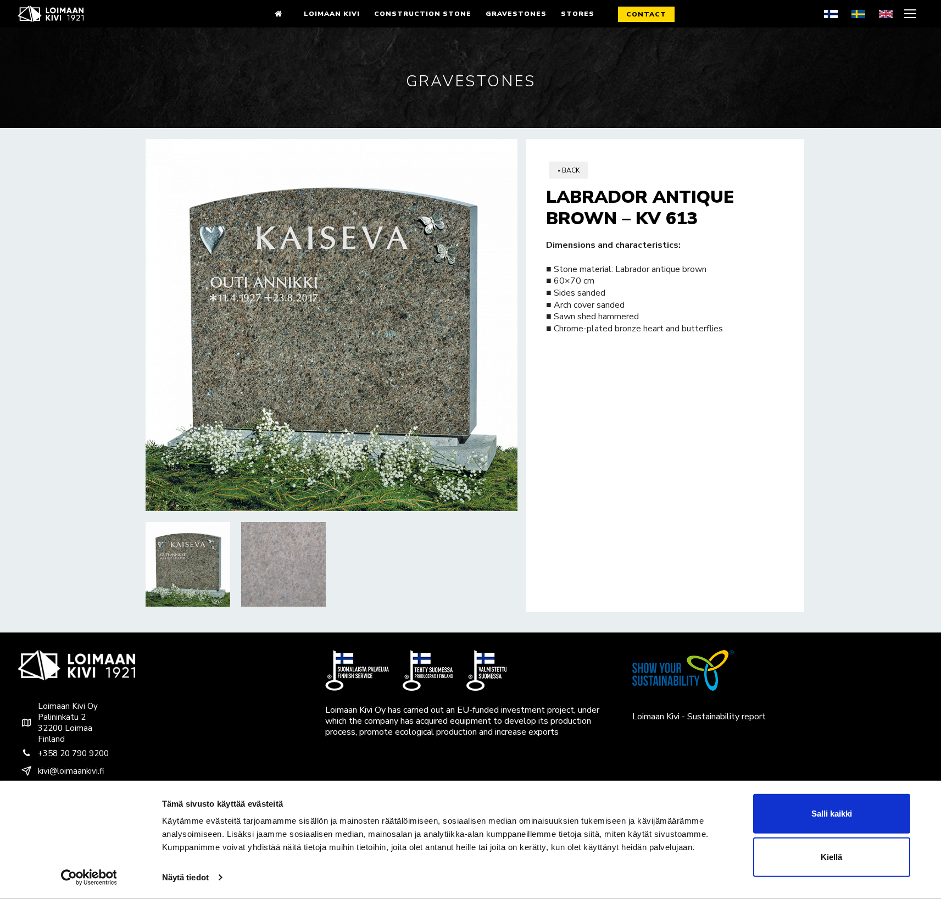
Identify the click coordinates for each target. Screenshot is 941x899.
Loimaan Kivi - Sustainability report (699, 717)
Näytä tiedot (185, 877)
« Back (569, 170)
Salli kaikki (831, 813)
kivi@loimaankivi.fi (71, 770)
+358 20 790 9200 (73, 753)
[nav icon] (911, 13)
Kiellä (831, 857)
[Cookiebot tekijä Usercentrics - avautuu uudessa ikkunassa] (89, 877)
